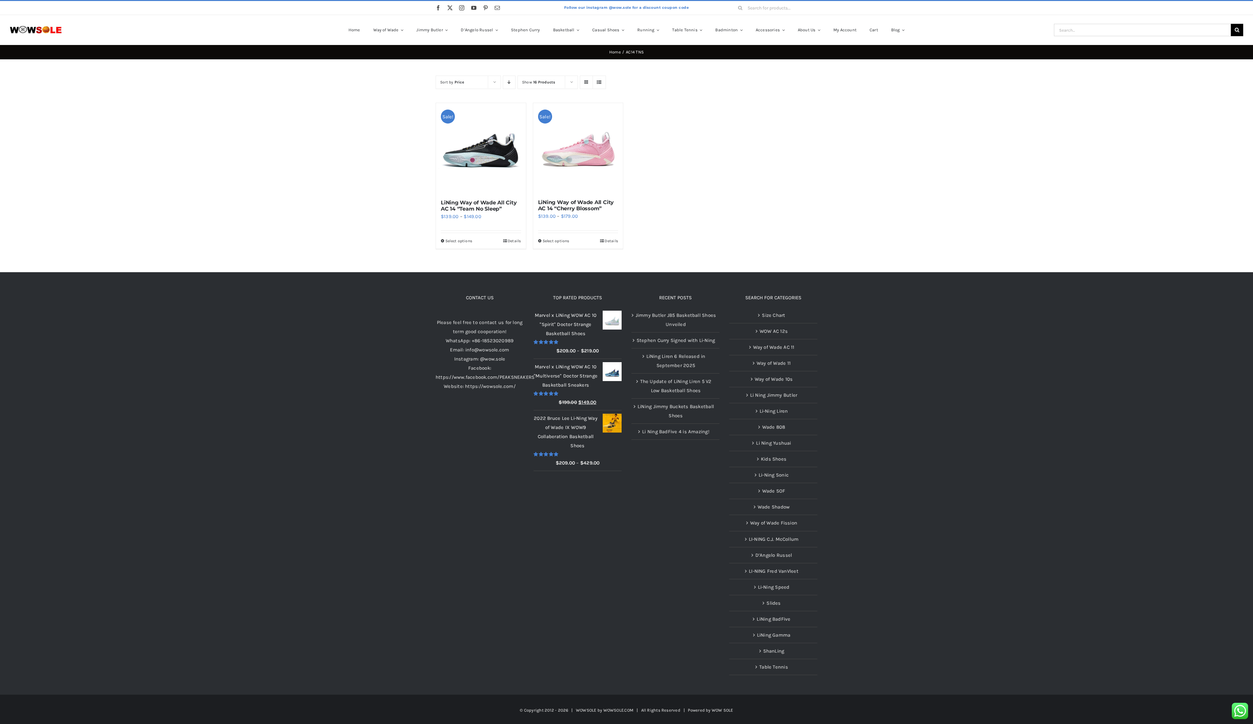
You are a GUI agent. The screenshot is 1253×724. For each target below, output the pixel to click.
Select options (458, 241)
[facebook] (438, 7)
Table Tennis (773, 667)
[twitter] (450, 7)
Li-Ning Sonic (774, 475)
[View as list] (599, 82)
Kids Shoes (773, 459)
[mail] (497, 7)
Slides (773, 603)
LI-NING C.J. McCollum (774, 539)
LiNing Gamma (774, 635)
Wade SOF (773, 491)
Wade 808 (773, 427)
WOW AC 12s (774, 331)
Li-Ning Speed (774, 587)
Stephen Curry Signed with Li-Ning (676, 340)
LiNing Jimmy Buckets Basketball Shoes (676, 411)
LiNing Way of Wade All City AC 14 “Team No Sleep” (479, 205)
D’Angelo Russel (773, 555)
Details (514, 241)
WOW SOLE (722, 710)
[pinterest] (485, 7)
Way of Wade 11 (774, 363)
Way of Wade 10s (774, 379)
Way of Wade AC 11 (774, 347)
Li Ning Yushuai (773, 443)
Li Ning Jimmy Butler (773, 395)
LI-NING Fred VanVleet (773, 571)
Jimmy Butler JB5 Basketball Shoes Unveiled (676, 319)
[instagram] (461, 7)
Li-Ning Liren (774, 411)
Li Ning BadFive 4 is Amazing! (675, 432)
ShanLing (773, 651)
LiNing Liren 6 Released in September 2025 (675, 360)
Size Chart (773, 315)
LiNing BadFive (773, 619)
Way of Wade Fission (773, 523)
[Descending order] (509, 82)
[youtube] (473, 7)
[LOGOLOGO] (36, 28)
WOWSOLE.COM (618, 710)
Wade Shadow (774, 507)
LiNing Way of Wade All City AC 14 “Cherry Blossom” (576, 205)
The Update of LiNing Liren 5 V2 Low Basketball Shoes (676, 385)
